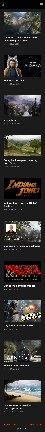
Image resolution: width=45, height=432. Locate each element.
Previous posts (12, 424)
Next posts (34, 424)
